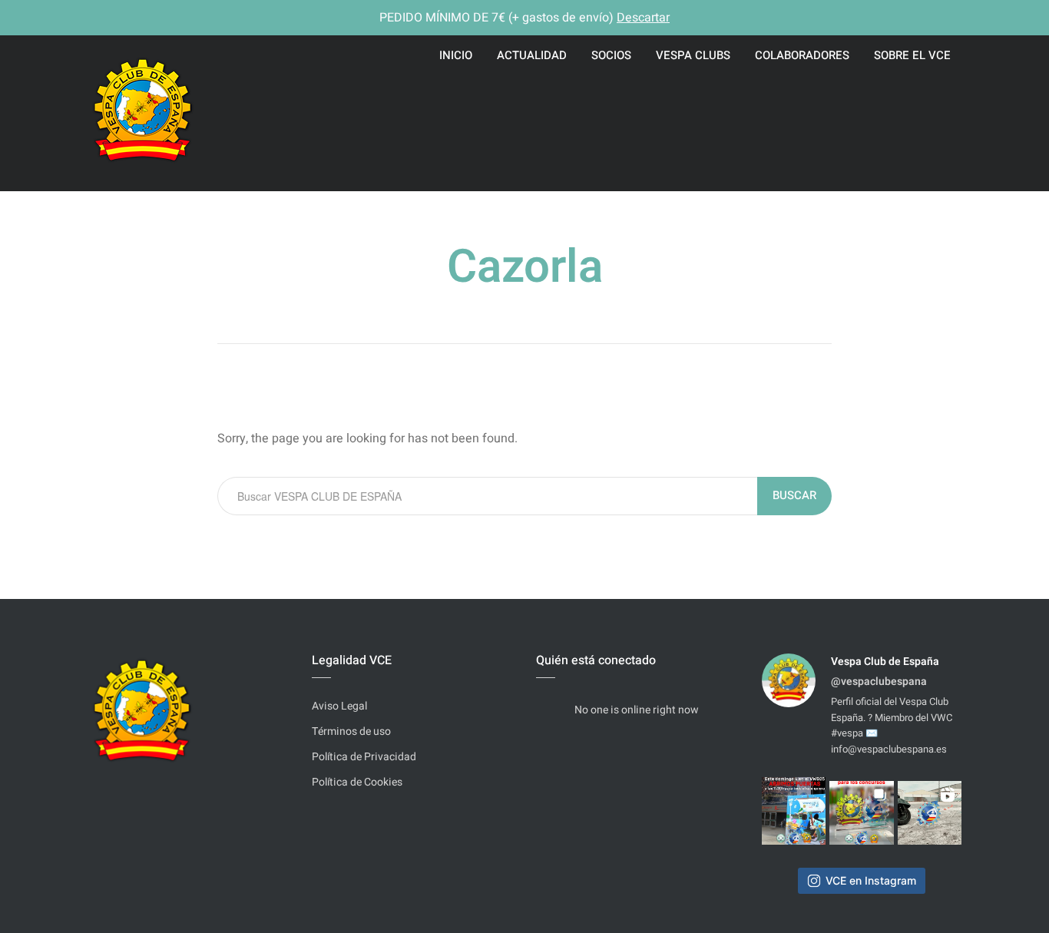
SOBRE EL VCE (912, 55)
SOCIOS (611, 55)
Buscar (794, 495)
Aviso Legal (339, 706)
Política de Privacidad (364, 757)
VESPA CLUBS (693, 55)
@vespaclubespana (879, 681)
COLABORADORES (802, 55)
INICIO (455, 55)
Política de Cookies (357, 782)
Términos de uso (351, 731)
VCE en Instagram (871, 880)
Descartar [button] (643, 17)
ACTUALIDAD (532, 55)
